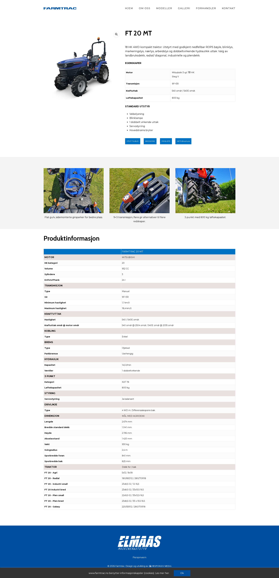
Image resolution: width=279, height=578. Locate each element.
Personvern (139, 557)
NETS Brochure (183, 141)
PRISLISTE (166, 141)
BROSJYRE (150, 141)
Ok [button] (182, 573)
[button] (116, 34)
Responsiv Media (162, 566)
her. (167, 573)
